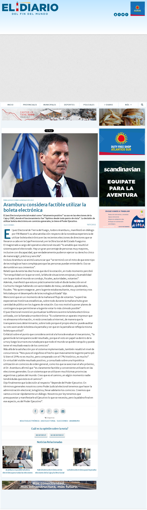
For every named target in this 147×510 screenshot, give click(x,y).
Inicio (10, 105)
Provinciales (30, 105)
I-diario (109, 105)
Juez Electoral (48, 421)
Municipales (49, 105)
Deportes (69, 105)
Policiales (89, 105)
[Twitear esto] (42, 411)
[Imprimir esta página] (56, 411)
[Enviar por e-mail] (63, 411)
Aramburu (74, 421)
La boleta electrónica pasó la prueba (81, 470)
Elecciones (9, 225)
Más (127, 105)
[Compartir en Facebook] (35, 411)
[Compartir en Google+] (49, 411)
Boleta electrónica (29, 421)
